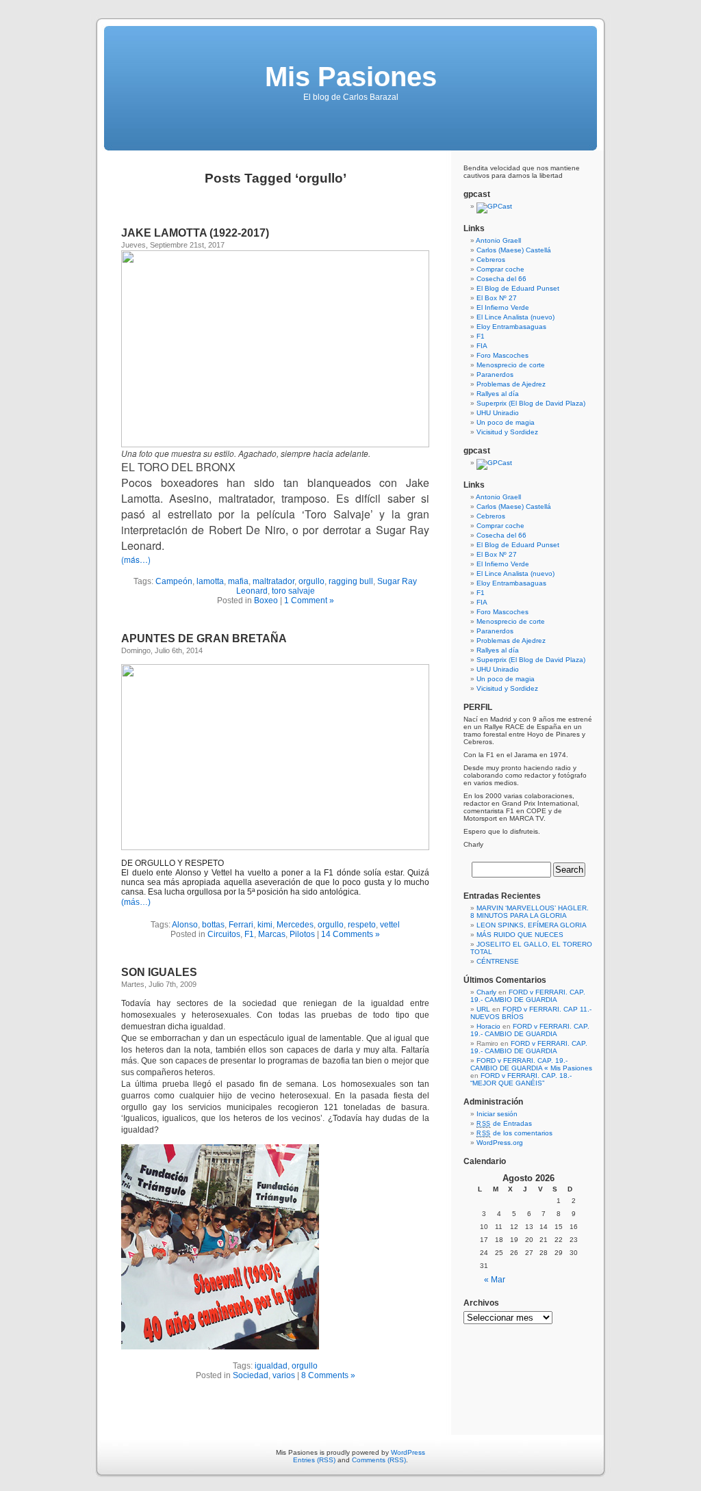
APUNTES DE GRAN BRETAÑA (204, 638)
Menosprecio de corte (510, 365)
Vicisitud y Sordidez (507, 432)
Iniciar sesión (497, 1114)
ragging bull (351, 581)
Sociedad (250, 1375)
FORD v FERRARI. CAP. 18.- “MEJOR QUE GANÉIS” (521, 1079)
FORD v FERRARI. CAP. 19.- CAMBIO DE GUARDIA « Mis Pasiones (531, 1064)
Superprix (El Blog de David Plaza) (530, 403)
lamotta (210, 581)
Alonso (185, 924)
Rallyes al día (497, 393)
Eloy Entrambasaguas (511, 326)
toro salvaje (293, 591)
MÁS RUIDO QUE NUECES (519, 934)
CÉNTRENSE (497, 961)
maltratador (273, 581)
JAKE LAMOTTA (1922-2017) (195, 233)
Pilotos (302, 934)
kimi (264, 924)
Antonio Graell (498, 240)
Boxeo (266, 600)
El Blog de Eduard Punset (517, 288)
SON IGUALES (159, 972)
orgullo (311, 581)
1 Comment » (309, 600)
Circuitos (223, 934)
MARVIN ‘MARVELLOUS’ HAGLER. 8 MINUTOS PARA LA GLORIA (529, 911)
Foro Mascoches (502, 355)
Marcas (271, 934)
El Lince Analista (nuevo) (515, 317)
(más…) (136, 559)
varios (283, 1375)
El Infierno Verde (502, 307)
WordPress (408, 1452)
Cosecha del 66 (501, 278)
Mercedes (295, 924)
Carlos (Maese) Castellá (513, 250)
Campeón (173, 581)
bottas (213, 924)
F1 (249, 934)
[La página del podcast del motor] (494, 206)
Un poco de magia (505, 422)
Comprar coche (500, 269)
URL (483, 1009)
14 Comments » (350, 934)
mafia (238, 581)
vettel (390, 924)
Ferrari (241, 924)
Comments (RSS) (379, 1460)
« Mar (494, 1279)
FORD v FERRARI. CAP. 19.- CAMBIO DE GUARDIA (527, 995)
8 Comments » (328, 1375)
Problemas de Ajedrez (511, 384)
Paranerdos (494, 374)
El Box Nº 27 (496, 298)
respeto (362, 924)
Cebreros (490, 259)
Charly (486, 992)
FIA (481, 345)
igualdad (271, 1366)
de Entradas (504, 1123)
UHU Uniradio (497, 413)
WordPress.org (499, 1142)
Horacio (488, 1026)
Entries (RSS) (314, 1460)
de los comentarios (514, 1133)
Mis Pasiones (351, 77)
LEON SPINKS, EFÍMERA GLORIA (531, 925)
